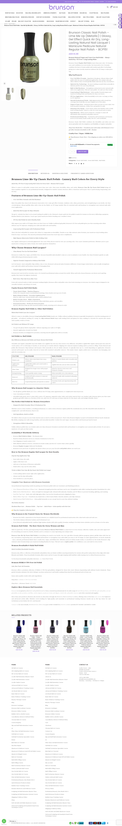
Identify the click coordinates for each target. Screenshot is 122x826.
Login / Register (111, 1)
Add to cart (82, 151)
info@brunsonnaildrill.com (87, 679)
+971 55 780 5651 (84, 674)
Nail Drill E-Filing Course (19, 760)
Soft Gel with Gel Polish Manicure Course (24, 803)
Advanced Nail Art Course (19, 685)
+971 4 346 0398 (84, 677)
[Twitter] (76, 164)
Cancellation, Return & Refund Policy (23, 717)
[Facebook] (74, 164)
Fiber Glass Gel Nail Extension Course (23, 731)
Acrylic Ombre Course (18, 682)
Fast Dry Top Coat (19, 494)
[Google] (79, 164)
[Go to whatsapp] (4, 821)
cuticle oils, (63, 593)
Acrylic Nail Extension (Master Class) (23, 676)
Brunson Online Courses (19, 711)
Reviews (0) (45, 173)
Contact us (48, 731)
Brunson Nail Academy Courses (21, 708)
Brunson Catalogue (17, 705)
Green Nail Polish (93, 160)
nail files (30, 593)
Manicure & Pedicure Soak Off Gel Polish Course (26, 751)
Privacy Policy (49, 788)
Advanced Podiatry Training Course (22, 688)
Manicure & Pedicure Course (20, 748)
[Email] (81, 164)
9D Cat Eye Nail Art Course (20, 674)
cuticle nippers (37, 593)
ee (12, 728)
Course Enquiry (16, 722)
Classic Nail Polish (81, 160)
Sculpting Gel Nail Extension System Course (25, 794)
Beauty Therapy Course (19, 699)
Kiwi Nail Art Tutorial (18, 742)
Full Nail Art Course (17, 734)
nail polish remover (72, 593)
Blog (13, 702)
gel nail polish (101, 591)
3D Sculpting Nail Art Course (20, 671)
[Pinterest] (83, 164)
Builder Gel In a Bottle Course (20, 714)
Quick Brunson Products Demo (21, 783)
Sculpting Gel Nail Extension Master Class (24, 791)
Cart (46, 722)
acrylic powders (22, 593)
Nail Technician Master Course (21, 765)
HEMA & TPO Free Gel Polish (28, 579)
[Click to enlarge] (4, 83)
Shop (13, 800)
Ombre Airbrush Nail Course (20, 768)
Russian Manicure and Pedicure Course (23, 788)
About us (48, 676)
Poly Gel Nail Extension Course (21, 777)
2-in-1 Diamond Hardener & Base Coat (25, 489)
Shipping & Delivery (60, 173)
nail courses (98, 597)
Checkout (48, 725)
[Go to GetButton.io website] (4, 824)
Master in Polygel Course (19, 754)
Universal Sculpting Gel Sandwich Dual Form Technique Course (25, 806)
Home (6, 24)
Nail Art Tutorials (17, 757)
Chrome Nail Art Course (19, 720)
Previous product (113, 24)
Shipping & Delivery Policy (19, 797)
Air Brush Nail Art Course (19, 691)
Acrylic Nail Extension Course (20, 679)
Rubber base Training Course (20, 785)
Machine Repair (16, 745)
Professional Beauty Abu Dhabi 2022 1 (23, 780)
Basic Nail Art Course (18, 694)
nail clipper (56, 593)
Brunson (14, 591)
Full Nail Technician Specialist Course (23, 737)
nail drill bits (93, 591)
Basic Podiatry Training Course (21, 697)
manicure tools (47, 593)
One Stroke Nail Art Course (20, 771)
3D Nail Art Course (17, 668)
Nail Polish (12, 24)
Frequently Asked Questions (82, 173)
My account (49, 763)
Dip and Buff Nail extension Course (22, 725)
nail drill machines (82, 591)
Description (33, 173)
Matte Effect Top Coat (20, 497)
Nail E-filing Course (17, 763)
